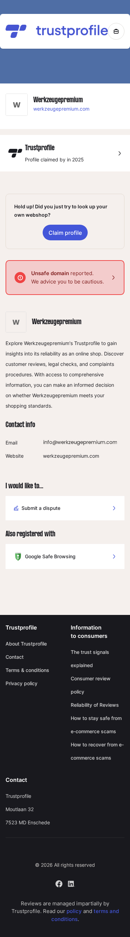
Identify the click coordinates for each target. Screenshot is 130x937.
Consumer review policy (91, 685)
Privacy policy (21, 683)
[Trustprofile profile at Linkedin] (71, 883)
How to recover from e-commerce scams (97, 751)
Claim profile (65, 232)
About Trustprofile (26, 644)
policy (74, 911)
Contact (15, 657)
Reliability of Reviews (95, 705)
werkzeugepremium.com (61, 109)
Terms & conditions (27, 670)
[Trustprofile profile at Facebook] (58, 883)
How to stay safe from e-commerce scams (96, 724)
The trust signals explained (90, 658)
